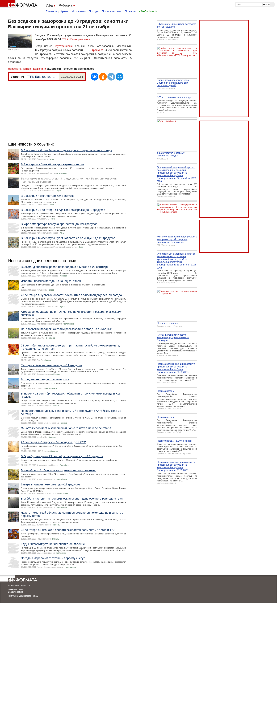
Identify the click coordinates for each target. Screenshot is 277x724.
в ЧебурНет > (148, 11)
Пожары (130, 11)
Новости (13, 68)
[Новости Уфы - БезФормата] (19, 4)
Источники (79, 11)
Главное (51, 11)
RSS (36, 596)
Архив (64, 11)
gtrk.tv (16, 49)
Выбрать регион (15, 592)
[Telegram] (111, 77)
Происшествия (112, 11)
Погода (94, 11)
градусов (97, 50)
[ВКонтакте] (94, 77)
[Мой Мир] (119, 77)
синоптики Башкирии (32, 68)
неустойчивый (64, 46)
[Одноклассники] (103, 77)
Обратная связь (15, 589)
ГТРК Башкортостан (41, 76)
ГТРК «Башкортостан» (76, 39)
